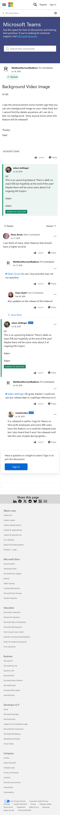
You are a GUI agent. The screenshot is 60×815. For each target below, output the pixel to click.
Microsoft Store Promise (13, 593)
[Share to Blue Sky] (35, 501)
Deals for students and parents (15, 642)
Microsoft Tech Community (13, 729)
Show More (16, 314)
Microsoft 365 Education (13, 627)
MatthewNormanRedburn (25, 67)
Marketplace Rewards (12, 739)
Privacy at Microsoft (11, 772)
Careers (7, 758)
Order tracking (9, 583)
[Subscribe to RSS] (40, 501)
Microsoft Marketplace (12, 734)
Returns (7, 578)
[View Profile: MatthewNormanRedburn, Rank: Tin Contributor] (6, 69)
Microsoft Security (10, 666)
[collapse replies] (30, 232)
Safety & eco (34, 807)
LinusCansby (21, 412)
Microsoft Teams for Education (15, 622)
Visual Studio (9, 744)
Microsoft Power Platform (13, 680)
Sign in (16, 466)
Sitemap (7, 804)
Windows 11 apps (10, 549)
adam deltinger (21, 167)
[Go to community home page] (10, 4)
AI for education (10, 646)
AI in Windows (9, 540)
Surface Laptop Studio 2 (12, 525)
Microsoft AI (8, 661)
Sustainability (9, 792)
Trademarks (21, 807)
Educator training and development (17, 637)
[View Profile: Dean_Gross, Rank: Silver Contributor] (6, 236)
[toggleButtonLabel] (55, 13)
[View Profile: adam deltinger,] (8, 170)
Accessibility (8, 787)
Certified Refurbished (12, 588)
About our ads (9, 810)
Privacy (33, 804)
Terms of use (8, 807)
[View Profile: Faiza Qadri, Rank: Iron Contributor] (11, 294)
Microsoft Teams (12, 13)
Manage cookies (46, 804)
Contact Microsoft (20, 804)
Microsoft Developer (11, 714)
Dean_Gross (17, 234)
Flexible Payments (10, 598)
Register (43, 4)
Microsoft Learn (9, 719)
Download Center (10, 568)
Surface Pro (8, 515)
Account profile (9, 564)
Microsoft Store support (12, 573)
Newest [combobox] (51, 226)
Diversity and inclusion (12, 782)
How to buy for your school (14, 632)
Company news (9, 767)
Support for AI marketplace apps (16, 724)
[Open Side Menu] (4, 4)
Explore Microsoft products (14, 545)
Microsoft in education (12, 612)
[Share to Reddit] (30, 501)
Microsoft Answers (27, 36)
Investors (7, 777)
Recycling (45, 807)
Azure (6, 709)
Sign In (53, 4)
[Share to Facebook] (20, 501)
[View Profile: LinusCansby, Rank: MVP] (11, 414)
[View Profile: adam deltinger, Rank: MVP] (7, 324)
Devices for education (12, 617)
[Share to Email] (45, 501)
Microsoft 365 (9, 675)
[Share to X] (25, 501)
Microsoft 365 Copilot (12, 690)
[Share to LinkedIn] (14, 501)
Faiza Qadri (21, 292)
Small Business (9, 695)
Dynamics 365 (9, 670)
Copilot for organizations (13, 530)
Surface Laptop (9, 520)
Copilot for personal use (13, 535)
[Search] (35, 4)
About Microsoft (10, 763)
